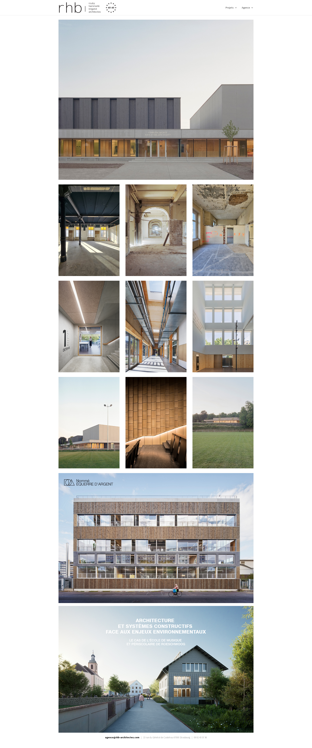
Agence (246, 7)
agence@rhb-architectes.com (122, 737)
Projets (230, 7)
